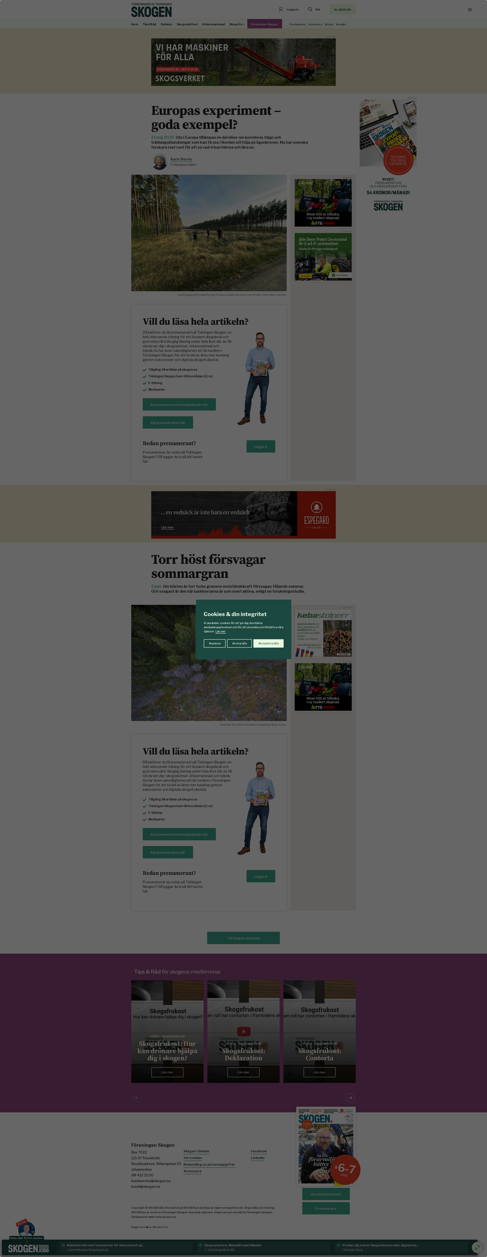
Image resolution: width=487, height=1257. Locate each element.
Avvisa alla (239, 643)
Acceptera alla (269, 643)
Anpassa (214, 643)
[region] (243, 628)
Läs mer (221, 631)
